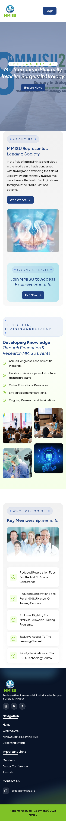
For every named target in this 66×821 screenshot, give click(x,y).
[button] (61, 11)
